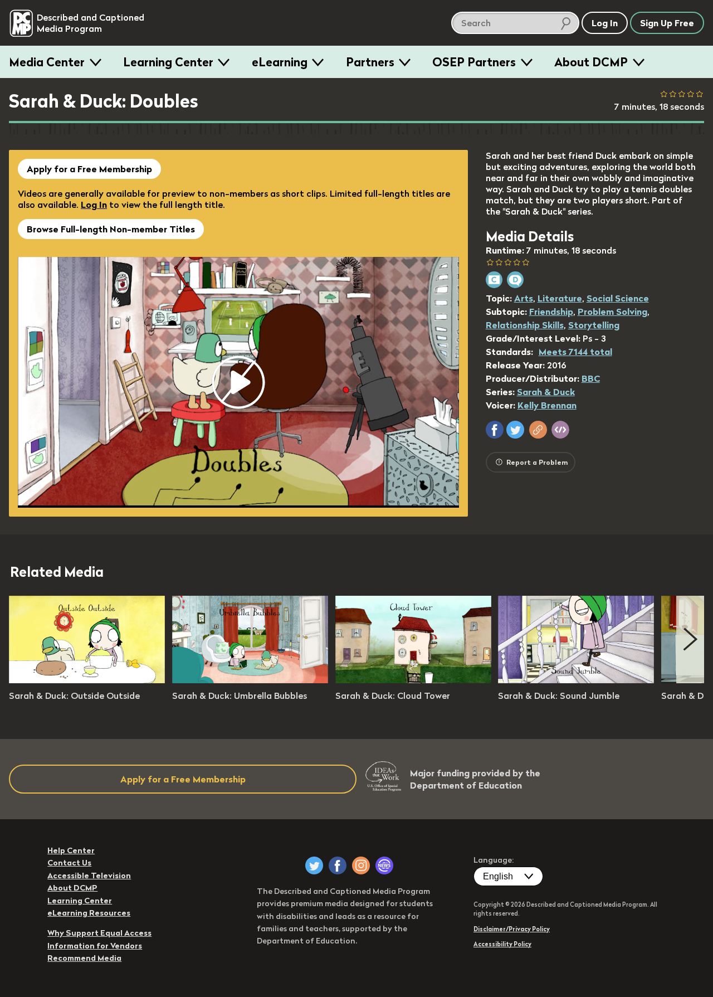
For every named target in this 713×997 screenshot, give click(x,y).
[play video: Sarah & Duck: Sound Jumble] (576, 679)
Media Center (47, 62)
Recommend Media (84, 958)
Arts (523, 298)
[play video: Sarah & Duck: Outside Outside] (87, 679)
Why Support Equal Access (99, 933)
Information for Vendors (94, 946)
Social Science (618, 298)
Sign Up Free (667, 22)
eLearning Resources (88, 913)
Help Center (71, 850)
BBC (591, 378)
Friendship (551, 311)
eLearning (279, 62)
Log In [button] (605, 22)
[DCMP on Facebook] (337, 865)
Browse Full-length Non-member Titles (111, 229)
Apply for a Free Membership (89, 168)
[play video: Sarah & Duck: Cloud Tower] (413, 679)
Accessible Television (89, 875)
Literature (560, 298)
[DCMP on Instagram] (361, 865)
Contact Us (69, 863)
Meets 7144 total (575, 351)
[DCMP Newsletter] (384, 865)
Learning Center (168, 62)
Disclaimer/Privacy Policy (511, 929)
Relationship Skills (525, 324)
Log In (94, 204)
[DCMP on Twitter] (314, 865)
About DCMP (591, 62)
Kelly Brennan (547, 405)
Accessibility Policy (502, 944)
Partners (370, 62)
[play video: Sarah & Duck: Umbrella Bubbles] (250, 679)
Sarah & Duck (546, 391)
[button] (495, 430)
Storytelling (593, 324)
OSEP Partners (474, 62)
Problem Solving (612, 311)
